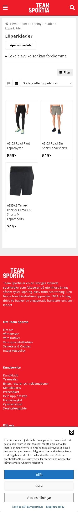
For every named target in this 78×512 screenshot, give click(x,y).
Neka (39, 486)
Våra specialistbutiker (18, 342)
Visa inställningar (39, 498)
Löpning (36, 24)
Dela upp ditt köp (15, 396)
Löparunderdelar (21, 45)
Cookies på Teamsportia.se (27, 506)
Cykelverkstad (12, 404)
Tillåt (39, 475)
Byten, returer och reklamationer (26, 383)
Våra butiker (11, 338)
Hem (13, 24)
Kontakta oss (12, 388)
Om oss (8, 330)
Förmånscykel (12, 400)
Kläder (49, 24)
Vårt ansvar (11, 334)
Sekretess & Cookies (17, 346)
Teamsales (10, 379)
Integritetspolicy (55, 506)
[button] (71, 432)
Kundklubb (11, 375)
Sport (23, 24)
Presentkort (11, 392)
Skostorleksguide (15, 408)
